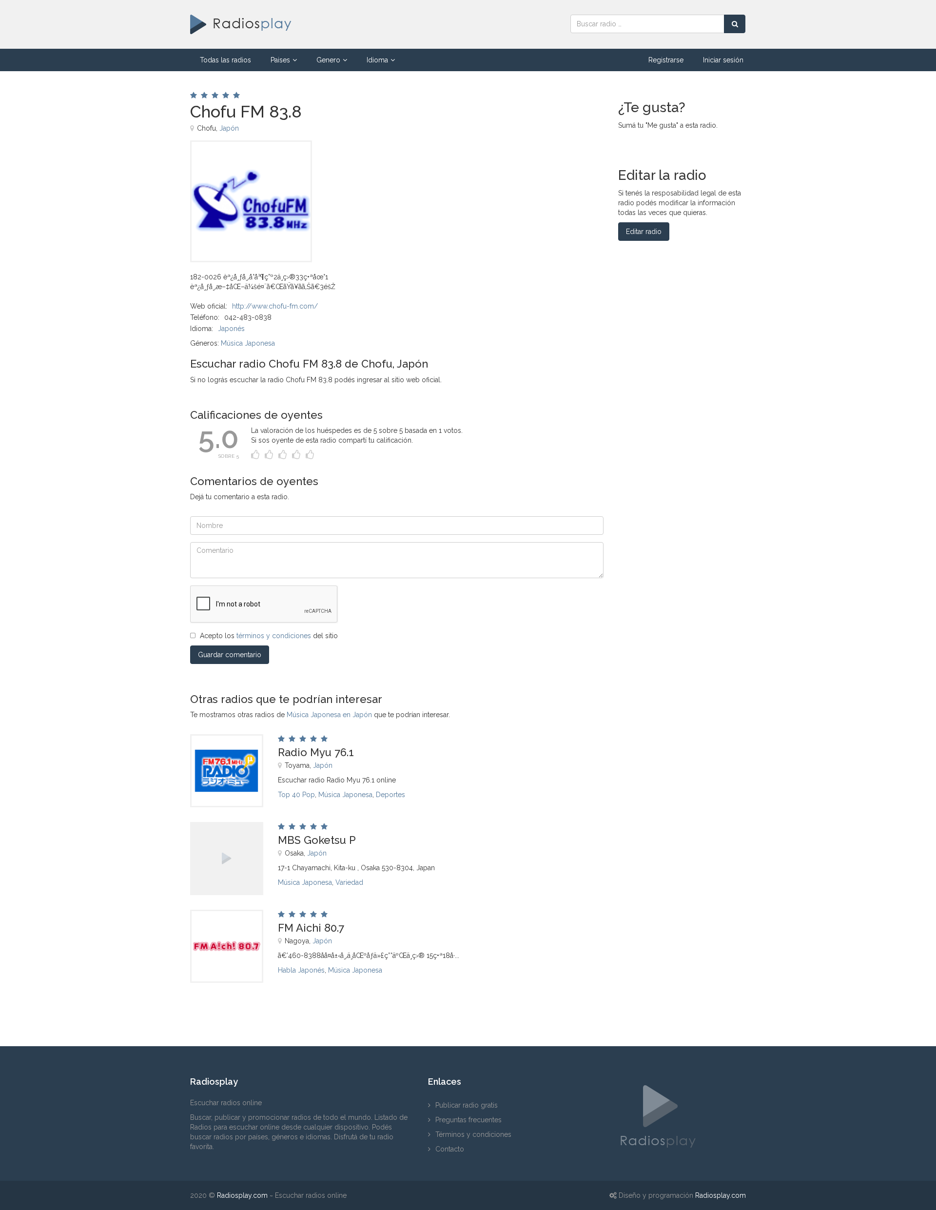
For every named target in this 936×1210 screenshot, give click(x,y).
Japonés (231, 328)
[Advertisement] (453, 162)
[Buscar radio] (734, 24)
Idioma (377, 60)
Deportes (390, 795)
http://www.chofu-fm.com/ (275, 306)
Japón (229, 128)
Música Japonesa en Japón (329, 715)
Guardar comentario (229, 655)
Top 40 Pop (296, 795)
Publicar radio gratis (466, 1105)
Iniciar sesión (723, 60)
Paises (280, 60)
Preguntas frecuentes (468, 1120)
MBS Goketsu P (317, 840)
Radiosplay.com (242, 1195)
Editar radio (644, 231)
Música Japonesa (248, 343)
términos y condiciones (273, 636)
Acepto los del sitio (269, 636)
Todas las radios (225, 60)
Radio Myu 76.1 (316, 752)
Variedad (349, 882)
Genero (328, 60)
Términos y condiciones (473, 1134)
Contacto (449, 1149)
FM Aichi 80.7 (311, 928)
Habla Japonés (301, 970)
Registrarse (665, 60)
